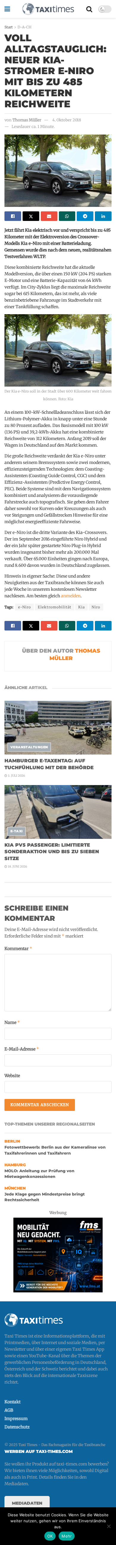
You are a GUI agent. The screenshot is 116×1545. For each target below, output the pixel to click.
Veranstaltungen (29, 747)
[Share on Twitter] (31, 216)
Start (8, 27)
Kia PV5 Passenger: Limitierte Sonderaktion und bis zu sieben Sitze (51, 851)
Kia (81, 607)
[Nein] (109, 1526)
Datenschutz (17, 1427)
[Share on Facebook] (12, 216)
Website (12, 1075)
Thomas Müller (26, 120)
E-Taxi (16, 831)
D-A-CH (25, 27)
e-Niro (24, 607)
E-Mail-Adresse (21, 1049)
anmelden (71, 596)
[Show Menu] (7, 9)
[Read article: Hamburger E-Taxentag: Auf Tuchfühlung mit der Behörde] (58, 728)
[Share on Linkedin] (103, 216)
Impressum (16, 1418)
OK (50, 1536)
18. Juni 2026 (17, 866)
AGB (8, 1410)
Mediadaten (27, 1503)
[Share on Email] (49, 216)
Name (12, 1022)
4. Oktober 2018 (66, 120)
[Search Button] (89, 9)
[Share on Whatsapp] (67, 216)
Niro (96, 607)
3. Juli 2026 (16, 776)
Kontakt (12, 1401)
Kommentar (18, 948)
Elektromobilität (54, 607)
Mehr (67, 1536)
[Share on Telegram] (85, 216)
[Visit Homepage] (48, 9)
